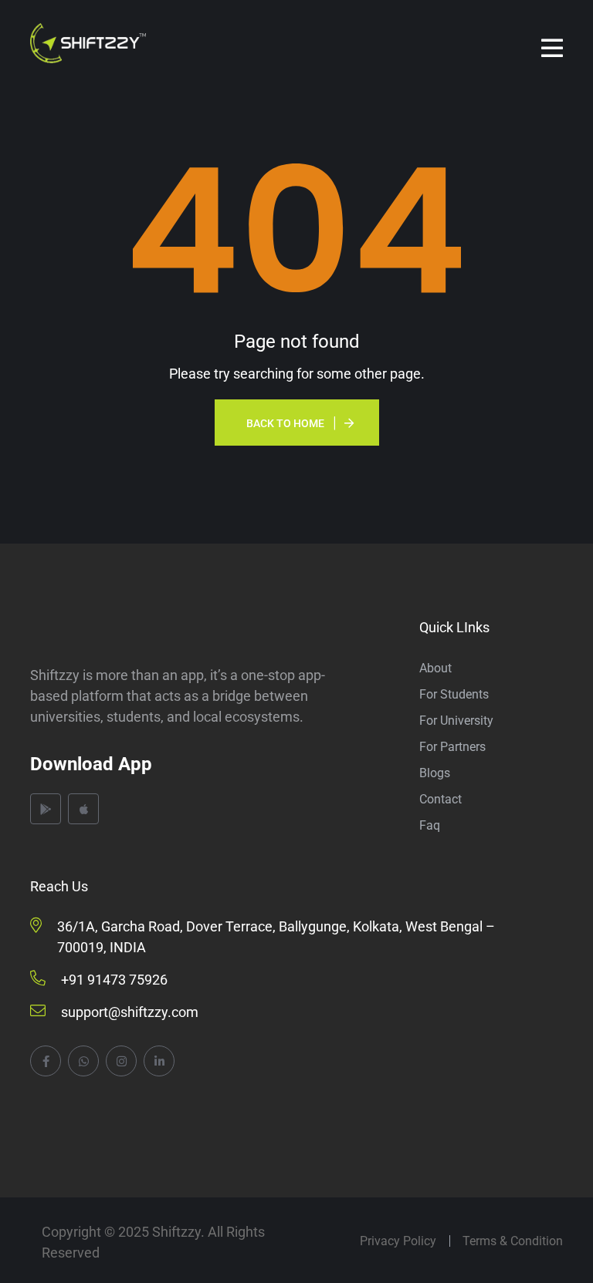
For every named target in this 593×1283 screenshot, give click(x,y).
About (435, 668)
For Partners (452, 746)
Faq (429, 825)
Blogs (434, 773)
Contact (440, 799)
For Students (454, 694)
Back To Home (285, 423)
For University (456, 720)
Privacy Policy (398, 1241)
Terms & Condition (513, 1241)
